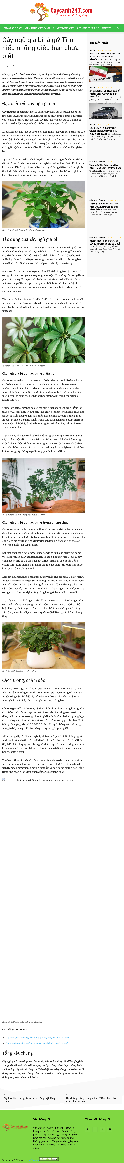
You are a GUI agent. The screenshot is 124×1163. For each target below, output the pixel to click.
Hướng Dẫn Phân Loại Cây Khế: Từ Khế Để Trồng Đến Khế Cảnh (103, 206)
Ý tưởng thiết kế (88, 28)
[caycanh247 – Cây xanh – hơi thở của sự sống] (62, 12)
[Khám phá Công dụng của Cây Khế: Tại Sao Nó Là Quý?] (105, 261)
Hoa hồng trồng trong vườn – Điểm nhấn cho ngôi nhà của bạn (91, 1100)
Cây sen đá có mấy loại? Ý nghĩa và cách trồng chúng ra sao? (37, 1043)
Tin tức (106, 28)
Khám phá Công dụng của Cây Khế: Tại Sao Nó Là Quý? (104, 242)
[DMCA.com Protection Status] (49, 1160)
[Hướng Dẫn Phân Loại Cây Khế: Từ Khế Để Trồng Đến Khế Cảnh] (105, 224)
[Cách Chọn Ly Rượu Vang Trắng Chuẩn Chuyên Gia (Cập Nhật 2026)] (105, 148)
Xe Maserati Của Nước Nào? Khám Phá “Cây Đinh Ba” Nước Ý (104, 93)
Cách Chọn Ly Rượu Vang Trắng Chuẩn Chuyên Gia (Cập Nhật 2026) (103, 131)
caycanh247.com (31, 1160)
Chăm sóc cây (13, 28)
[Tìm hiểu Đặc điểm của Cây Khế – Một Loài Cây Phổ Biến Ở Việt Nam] (105, 185)
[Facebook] (87, 1129)
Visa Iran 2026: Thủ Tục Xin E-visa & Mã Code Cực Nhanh (104, 56)
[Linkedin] (95, 1129)
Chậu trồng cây (63, 28)
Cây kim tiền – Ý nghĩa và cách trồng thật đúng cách (29, 1100)
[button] (118, 28)
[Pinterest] (102, 1129)
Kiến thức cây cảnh (37, 28)
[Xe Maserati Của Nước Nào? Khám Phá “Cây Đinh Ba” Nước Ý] (105, 111)
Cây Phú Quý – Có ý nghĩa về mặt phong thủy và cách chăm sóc (38, 1037)
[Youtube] (109, 1129)
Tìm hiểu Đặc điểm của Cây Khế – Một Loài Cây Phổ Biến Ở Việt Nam (105, 168)
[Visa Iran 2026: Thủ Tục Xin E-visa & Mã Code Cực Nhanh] (105, 74)
